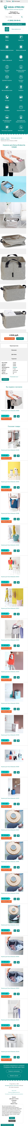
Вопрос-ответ (14, 1103)
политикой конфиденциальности (12, 1111)
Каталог (7, 138)
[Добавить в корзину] (18, 416)
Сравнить (5, 379)
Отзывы (14, 1102)
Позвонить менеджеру (14, 1071)
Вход (9, 1)
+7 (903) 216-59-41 (14, 20)
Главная (2, 138)
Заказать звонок (14, 1075)
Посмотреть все (14, 376)
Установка (14, 1100)
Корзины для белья (5, 139)
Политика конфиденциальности (14, 1092)
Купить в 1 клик (9, 338)
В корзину (20, 338)
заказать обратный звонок (14, 24)
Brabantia (15, 367)
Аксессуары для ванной (16, 138)
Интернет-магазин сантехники (12, 1085)
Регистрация (17, 1)
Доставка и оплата (14, 1098)
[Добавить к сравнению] (15, 416)
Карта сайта (14, 1090)
